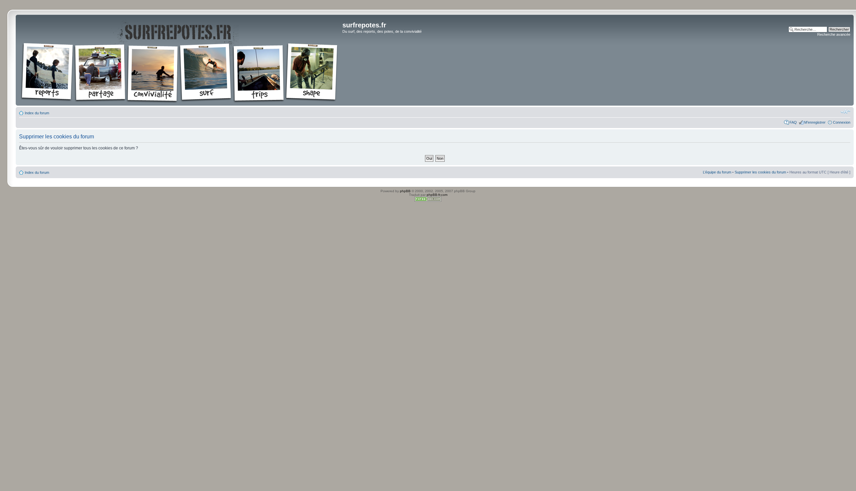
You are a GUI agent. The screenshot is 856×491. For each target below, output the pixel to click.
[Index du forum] (179, 60)
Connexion (841, 122)
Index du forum (37, 113)
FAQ (793, 122)
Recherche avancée (833, 34)
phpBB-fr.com (437, 195)
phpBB (405, 191)
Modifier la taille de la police (845, 112)
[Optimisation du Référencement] (428, 200)
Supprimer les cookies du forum (760, 172)
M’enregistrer (815, 122)
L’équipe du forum (717, 172)
